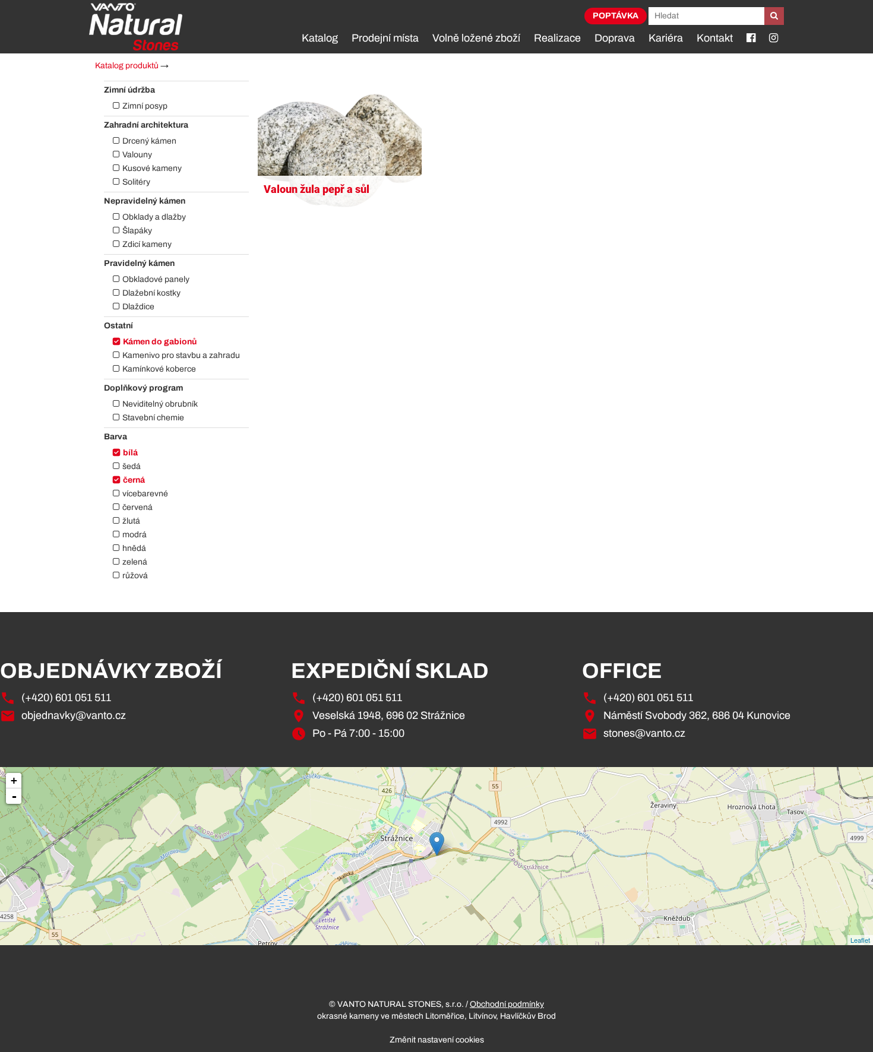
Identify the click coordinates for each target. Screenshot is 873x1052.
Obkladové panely (155, 279)
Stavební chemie (153, 417)
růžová (135, 575)
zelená (134, 561)
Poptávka (615, 15)
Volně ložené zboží (476, 38)
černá (134, 480)
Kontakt (715, 38)
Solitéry (136, 182)
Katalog (320, 38)
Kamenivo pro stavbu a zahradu (181, 355)
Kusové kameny (152, 168)
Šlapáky (137, 230)
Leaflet (860, 940)
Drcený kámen (149, 141)
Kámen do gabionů (160, 341)
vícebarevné (145, 493)
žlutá (131, 521)
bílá (130, 452)
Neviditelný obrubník (160, 404)
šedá (131, 466)
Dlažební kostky (151, 293)
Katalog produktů (127, 65)
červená (137, 507)
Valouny (137, 154)
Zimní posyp (144, 106)
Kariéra (666, 38)
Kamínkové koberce (159, 369)
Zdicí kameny (147, 244)
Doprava (614, 38)
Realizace (557, 38)
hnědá (134, 548)
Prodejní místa (385, 38)
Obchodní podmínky (507, 1004)
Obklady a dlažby (154, 217)
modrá (134, 534)
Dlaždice (138, 306)
